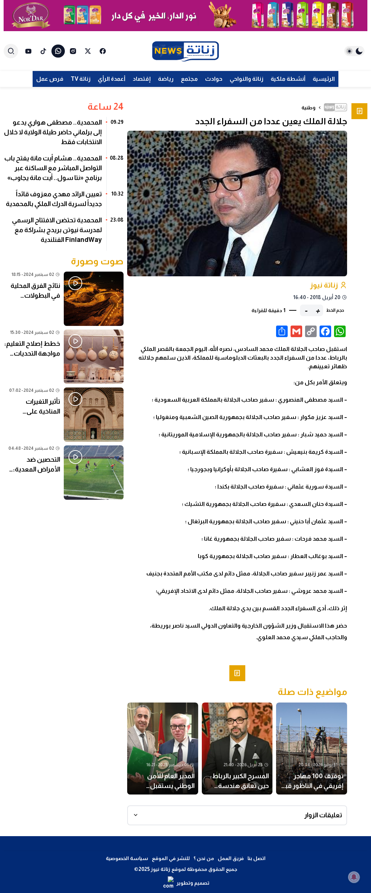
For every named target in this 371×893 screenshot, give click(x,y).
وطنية (308, 107)
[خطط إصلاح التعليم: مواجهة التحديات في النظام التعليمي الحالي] (64, 357)
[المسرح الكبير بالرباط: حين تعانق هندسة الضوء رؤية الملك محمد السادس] (237, 749)
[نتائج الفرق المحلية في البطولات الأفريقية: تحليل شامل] (64, 299)
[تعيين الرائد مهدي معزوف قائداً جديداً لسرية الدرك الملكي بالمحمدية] (64, 202)
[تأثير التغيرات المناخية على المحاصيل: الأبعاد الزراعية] (64, 414)
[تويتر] (88, 51)
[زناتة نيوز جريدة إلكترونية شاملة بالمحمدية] (185, 50)
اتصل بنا (256, 858)
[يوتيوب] (28, 51)
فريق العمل (231, 858)
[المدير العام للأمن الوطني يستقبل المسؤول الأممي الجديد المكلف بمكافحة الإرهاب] (162, 749)
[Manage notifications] (354, 877)
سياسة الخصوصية (127, 858)
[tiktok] (43, 51)
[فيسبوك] (102, 51)
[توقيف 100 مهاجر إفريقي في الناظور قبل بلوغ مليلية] (311, 749)
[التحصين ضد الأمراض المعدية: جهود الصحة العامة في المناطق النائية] (64, 472)
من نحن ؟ (203, 858)
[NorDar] (185, 15)
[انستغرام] (73, 51)
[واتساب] (58, 51)
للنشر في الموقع (171, 858)
